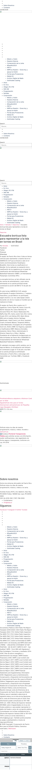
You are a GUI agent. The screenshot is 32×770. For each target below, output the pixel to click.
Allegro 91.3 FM (9, 48)
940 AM (6, 50)
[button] (16, 248)
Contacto (7, 3)
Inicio (5, 44)
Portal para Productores (15, 74)
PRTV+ (9, 67)
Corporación (8, 57)
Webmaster (12, 728)
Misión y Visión (12, 59)
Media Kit (10, 76)
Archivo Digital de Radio (15, 78)
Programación (8, 52)
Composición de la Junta (15, 63)
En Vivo (6, 46)
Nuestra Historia (12, 61)
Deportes (16, 225)
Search (2, 123)
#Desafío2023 (12, 65)
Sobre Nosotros (9, 1)
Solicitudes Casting (13, 80)
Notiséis (6, 55)
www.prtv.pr (4, 432)
